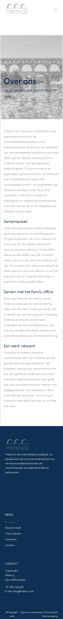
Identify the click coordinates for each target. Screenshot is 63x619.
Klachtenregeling (50, 616)
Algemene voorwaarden (31, 612)
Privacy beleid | (51, 612)
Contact (10, 545)
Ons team (10, 539)
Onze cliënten (13, 533)
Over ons (10, 522)
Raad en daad (13, 528)
